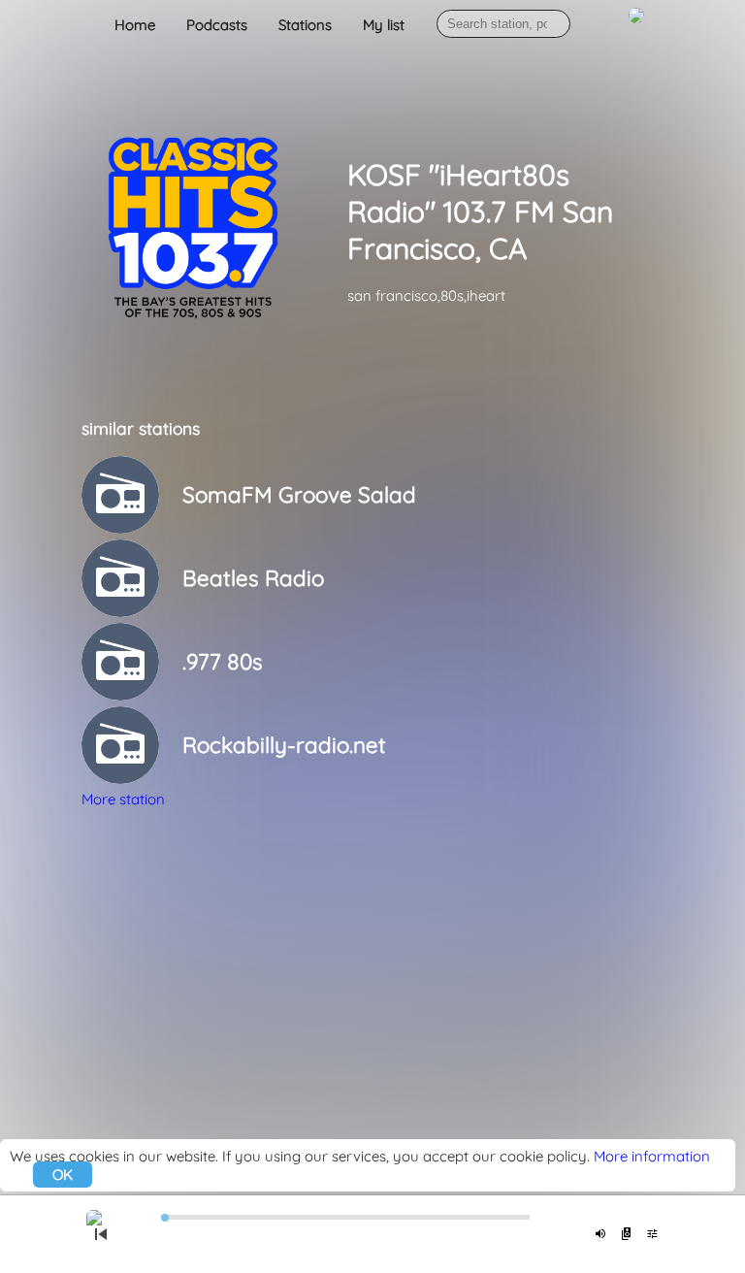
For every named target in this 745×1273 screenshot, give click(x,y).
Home (134, 25)
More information (652, 1156)
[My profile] (636, 25)
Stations (305, 25)
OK (62, 1174)
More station (123, 799)
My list (384, 25)
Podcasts (216, 25)
